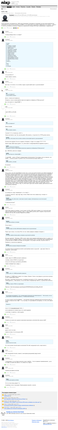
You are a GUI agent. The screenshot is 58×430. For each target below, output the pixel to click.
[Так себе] (15, 28)
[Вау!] (18, 28)
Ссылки (28, 6)
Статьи (18, 6)
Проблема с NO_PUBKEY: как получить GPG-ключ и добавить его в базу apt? (22, 402)
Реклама (38, 6)
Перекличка (7, 395)
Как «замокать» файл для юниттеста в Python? (15, 398)
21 (11, 395)
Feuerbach (11, 15)
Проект (33, 6)
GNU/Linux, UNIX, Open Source (7, 13)
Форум (9, 6)
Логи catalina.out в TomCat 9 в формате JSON (14, 408)
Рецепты (23, 6)
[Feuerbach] (4, 21)
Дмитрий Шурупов (47, 424)
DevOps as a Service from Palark (15, 411)
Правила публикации (37, 420)
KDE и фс (4, 11)
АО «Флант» (11, 420)
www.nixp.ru (4, 427)
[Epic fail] (13, 28)
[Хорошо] (16, 28)
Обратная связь (35, 421)
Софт (13, 6)
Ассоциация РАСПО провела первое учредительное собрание (18, 405)
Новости (4, 6)
